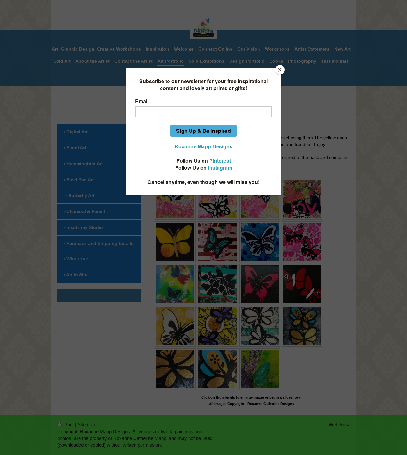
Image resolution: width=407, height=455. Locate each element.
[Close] (280, 70)
